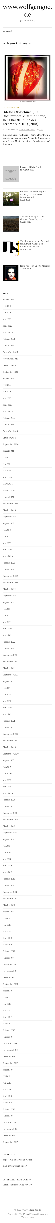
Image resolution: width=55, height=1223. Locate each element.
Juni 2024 (7, 464)
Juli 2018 (6, 918)
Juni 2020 (7, 773)
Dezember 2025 (10, 352)
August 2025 (8, 378)
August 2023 (8, 523)
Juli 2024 (7, 457)
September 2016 (10, 1063)
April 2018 (7, 938)
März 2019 (7, 872)
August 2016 (8, 1070)
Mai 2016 (7, 1089)
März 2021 (7, 714)
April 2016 (7, 1096)
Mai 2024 (7, 470)
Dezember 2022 (10, 576)
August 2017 (8, 990)
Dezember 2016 (10, 1043)
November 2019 (10, 819)
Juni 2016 (7, 1083)
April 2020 (7, 786)
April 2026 (7, 326)
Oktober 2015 (9, 1135)
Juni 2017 (7, 1004)
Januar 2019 (8, 885)
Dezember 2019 (10, 813)
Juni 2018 (7, 925)
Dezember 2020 (10, 734)
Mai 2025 (7, 398)
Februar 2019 (9, 879)
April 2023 (7, 549)
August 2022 (8, 602)
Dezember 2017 (10, 964)
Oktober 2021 (9, 668)
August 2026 (8, 299)
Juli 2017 (6, 997)
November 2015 (10, 1129)
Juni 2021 (7, 694)
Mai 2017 (7, 1010)
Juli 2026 (7, 306)
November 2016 (10, 1050)
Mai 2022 (7, 622)
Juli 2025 (7, 385)
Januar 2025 (8, 424)
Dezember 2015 (10, 1122)
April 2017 (7, 1017)
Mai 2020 (7, 780)
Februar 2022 (9, 642)
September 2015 (10, 1142)
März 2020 (8, 793)
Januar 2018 (8, 958)
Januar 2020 (8, 806)
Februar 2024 (9, 490)
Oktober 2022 (9, 589)
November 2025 (10, 358)
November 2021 (10, 661)
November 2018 (10, 898)
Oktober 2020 (9, 747)
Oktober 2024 (9, 438)
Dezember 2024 (10, 431)
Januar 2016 (8, 1115)
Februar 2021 (9, 721)
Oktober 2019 (9, 826)
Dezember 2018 (10, 892)
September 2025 (10, 372)
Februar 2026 (9, 339)
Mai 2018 (7, 931)
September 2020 (11, 754)
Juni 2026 (7, 312)
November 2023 (10, 503)
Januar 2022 (8, 648)
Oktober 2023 (9, 510)
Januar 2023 (8, 569)
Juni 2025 (7, 391)
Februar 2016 (9, 1109)
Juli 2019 (6, 846)
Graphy (40, 1214)
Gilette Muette (11, 108)
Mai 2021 (7, 701)
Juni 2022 (7, 615)
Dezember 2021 (10, 655)
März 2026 (8, 332)
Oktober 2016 (9, 1056)
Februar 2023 (9, 563)
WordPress (24, 1214)
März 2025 (8, 411)
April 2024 (7, 477)
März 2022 (8, 635)
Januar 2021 (8, 727)
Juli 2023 (7, 530)
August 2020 (8, 760)
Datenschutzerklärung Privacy (17, 1184)
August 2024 (8, 451)
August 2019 (8, 839)
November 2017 (10, 971)
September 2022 (10, 595)
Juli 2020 (7, 767)
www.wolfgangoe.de (27, 11)
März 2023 (8, 556)
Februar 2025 (9, 418)
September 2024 (11, 444)
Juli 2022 (7, 609)
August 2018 (8, 911)
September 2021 (10, 674)
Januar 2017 (8, 1037)
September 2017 (10, 984)
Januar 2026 (8, 345)
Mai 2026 (7, 319)
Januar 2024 (8, 497)
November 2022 (10, 582)
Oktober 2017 (9, 977)
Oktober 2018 (9, 905)
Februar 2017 (9, 1030)
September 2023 (11, 516)
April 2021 (7, 707)
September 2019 (10, 832)
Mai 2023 (7, 543)
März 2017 (7, 1023)
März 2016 (7, 1102)
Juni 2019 (7, 852)
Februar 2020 (9, 800)
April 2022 (7, 628)
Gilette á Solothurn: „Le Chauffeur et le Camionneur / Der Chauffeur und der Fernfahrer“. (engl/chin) (24, 118)
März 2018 (7, 944)
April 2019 (7, 865)
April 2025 (7, 405)
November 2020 (10, 740)
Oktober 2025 (9, 365)
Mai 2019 (7, 859)
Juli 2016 (6, 1076)
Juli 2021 (6, 688)
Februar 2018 (9, 951)
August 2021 (8, 681)
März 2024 (8, 484)
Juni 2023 (7, 536)
